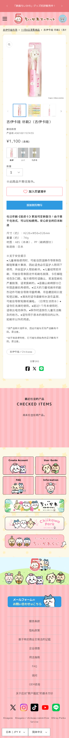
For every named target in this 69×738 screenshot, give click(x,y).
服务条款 (34, 621)
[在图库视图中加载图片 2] (34, 110)
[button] (5, 19)
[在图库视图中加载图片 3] (49, 110)
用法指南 (34, 657)
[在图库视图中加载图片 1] (19, 110)
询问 (34, 675)
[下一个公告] (62, 6)
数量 (9, 166)
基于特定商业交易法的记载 (34, 639)
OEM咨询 (34, 684)
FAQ (34, 666)
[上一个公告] (7, 6)
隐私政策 (34, 630)
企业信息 (34, 648)
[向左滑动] (8, 111)
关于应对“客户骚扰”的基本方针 (34, 693)
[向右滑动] (61, 111)
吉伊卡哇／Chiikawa (21, 351)
